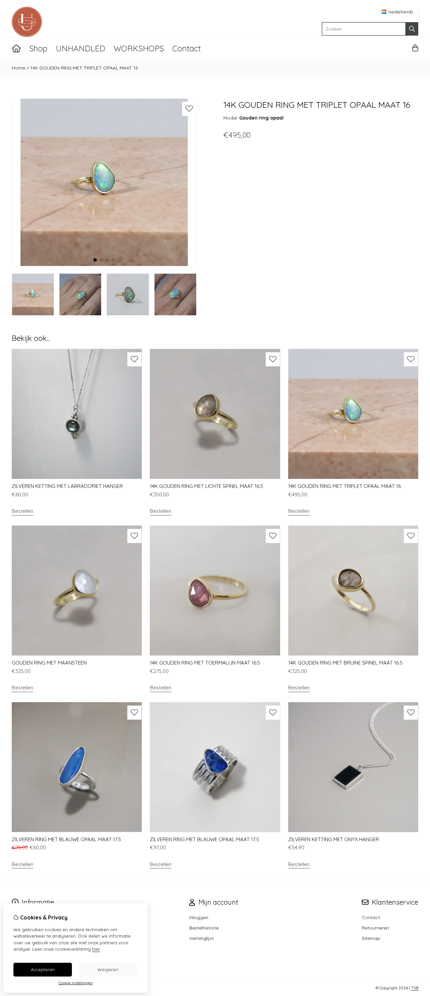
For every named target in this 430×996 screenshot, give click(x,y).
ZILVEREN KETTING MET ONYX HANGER (333, 839)
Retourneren (375, 928)
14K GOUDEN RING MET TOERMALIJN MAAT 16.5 (205, 663)
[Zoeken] (412, 29)
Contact (186, 48)
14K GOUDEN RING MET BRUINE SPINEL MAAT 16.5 (345, 663)
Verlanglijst (201, 938)
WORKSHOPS (139, 48)
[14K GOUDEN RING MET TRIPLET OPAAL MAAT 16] (104, 265)
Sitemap (371, 938)
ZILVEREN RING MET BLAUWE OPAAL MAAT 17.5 (66, 839)
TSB (414, 987)
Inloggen (198, 917)
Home (18, 68)
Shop (38, 48)
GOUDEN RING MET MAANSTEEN (49, 663)
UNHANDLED (80, 48)
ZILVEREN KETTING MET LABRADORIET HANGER (67, 486)
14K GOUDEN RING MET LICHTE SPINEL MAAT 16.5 (206, 486)
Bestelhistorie (204, 928)
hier (96, 949)
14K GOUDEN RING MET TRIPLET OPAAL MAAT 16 (84, 68)
